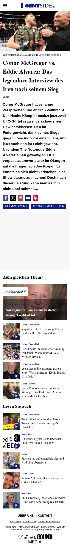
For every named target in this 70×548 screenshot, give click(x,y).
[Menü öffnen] (5, 6)
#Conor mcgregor (48, 206)
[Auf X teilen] (13, 198)
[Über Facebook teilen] (5, 198)
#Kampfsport (16, 206)
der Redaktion (53, 55)
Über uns (26, 515)
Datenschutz (29, 521)
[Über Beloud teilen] (35, 198)
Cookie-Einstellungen (49, 521)
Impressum (15, 521)
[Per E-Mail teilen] (28, 198)
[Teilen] (20, 198)
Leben (6, 97)
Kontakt (45, 515)
